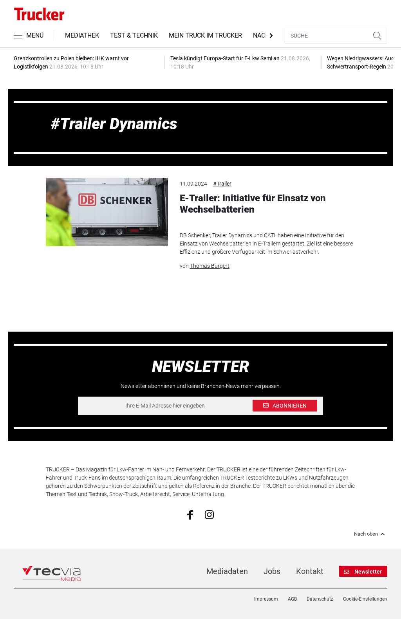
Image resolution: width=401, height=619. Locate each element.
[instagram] (209, 514)
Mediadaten (227, 571)
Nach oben (366, 534)
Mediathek (82, 35)
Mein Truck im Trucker (205, 35)
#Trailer (222, 183)
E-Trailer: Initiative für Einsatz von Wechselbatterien (253, 204)
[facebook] (190, 514)
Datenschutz (320, 599)
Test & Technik (134, 35)
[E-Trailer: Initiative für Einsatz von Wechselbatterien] (107, 212)
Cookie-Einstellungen (365, 599)
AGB (292, 599)
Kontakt (309, 571)
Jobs (272, 571)
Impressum (266, 599)
